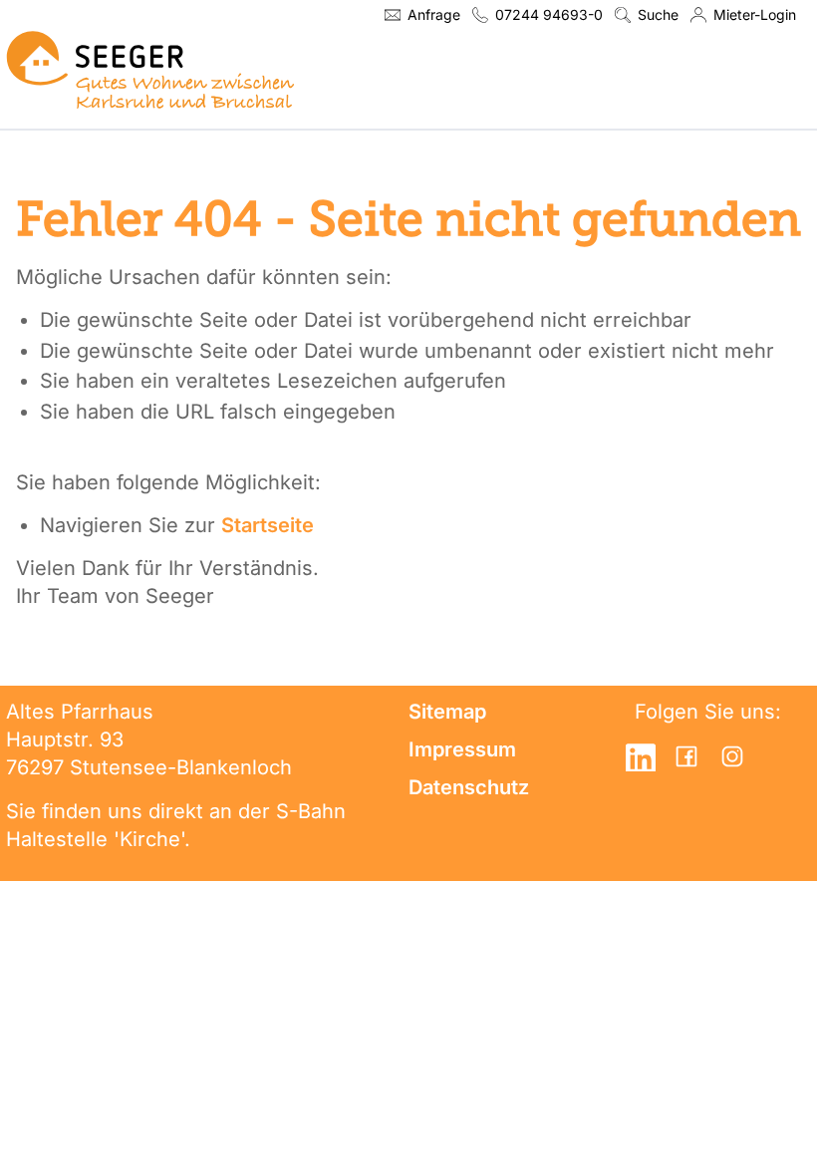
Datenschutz (468, 787)
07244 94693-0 (549, 14)
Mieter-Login (754, 14)
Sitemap (447, 712)
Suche (658, 14)
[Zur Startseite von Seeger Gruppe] (150, 69)
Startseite (267, 525)
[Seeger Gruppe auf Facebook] (686, 756)
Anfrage (434, 14)
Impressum (462, 749)
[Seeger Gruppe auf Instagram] (732, 756)
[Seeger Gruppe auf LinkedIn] (641, 756)
